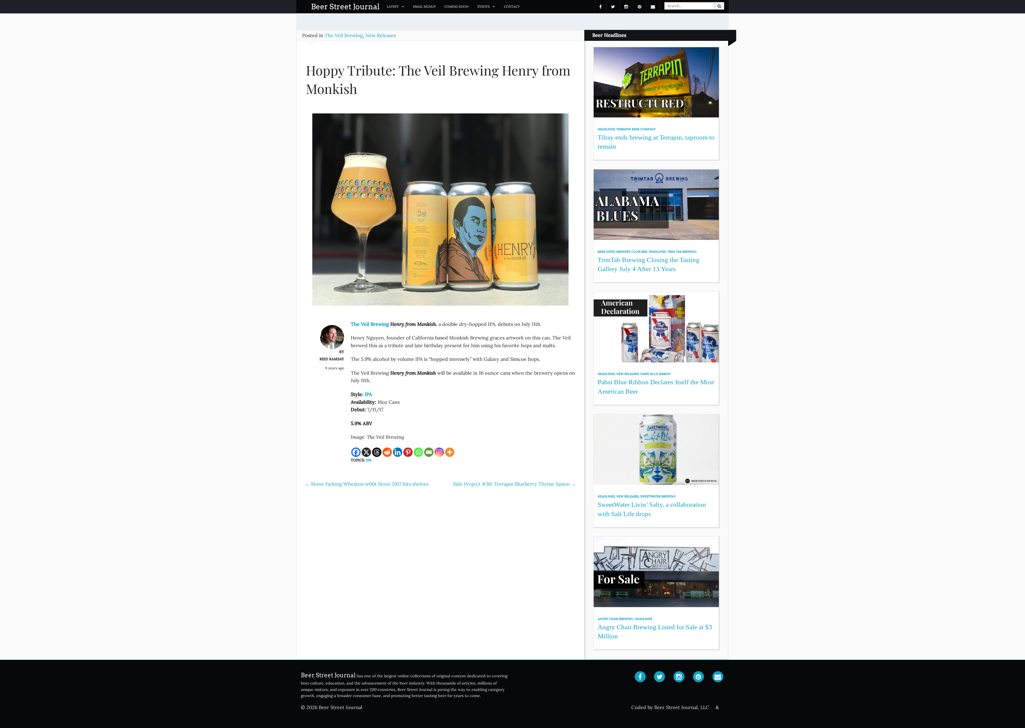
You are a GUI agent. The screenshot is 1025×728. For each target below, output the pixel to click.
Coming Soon (456, 7)
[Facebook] (356, 452)
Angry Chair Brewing (615, 619)
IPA (369, 460)
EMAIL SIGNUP (424, 7)
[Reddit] (387, 452)
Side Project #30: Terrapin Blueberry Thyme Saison (514, 484)
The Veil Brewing (344, 35)
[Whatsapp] (418, 452)
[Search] (719, 6)
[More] (449, 452)
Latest (393, 7)
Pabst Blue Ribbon (655, 374)
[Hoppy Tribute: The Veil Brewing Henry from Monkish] (440, 212)
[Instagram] (439, 452)
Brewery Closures (631, 252)
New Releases (380, 35)
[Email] (428, 452)
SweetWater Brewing (658, 496)
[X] (366, 452)
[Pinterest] (408, 452)
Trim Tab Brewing (682, 252)
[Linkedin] (397, 452)
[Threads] (376, 452)
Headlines (606, 129)
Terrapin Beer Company (636, 129)
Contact (512, 7)
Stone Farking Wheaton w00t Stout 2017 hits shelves (366, 484)
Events (484, 7)
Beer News (606, 252)
